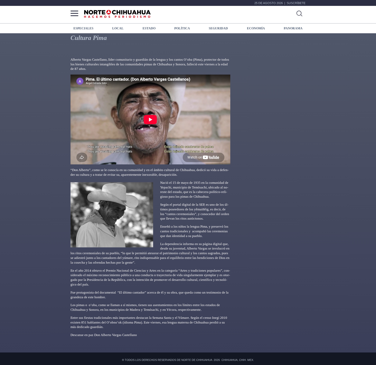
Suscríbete (296, 3)
